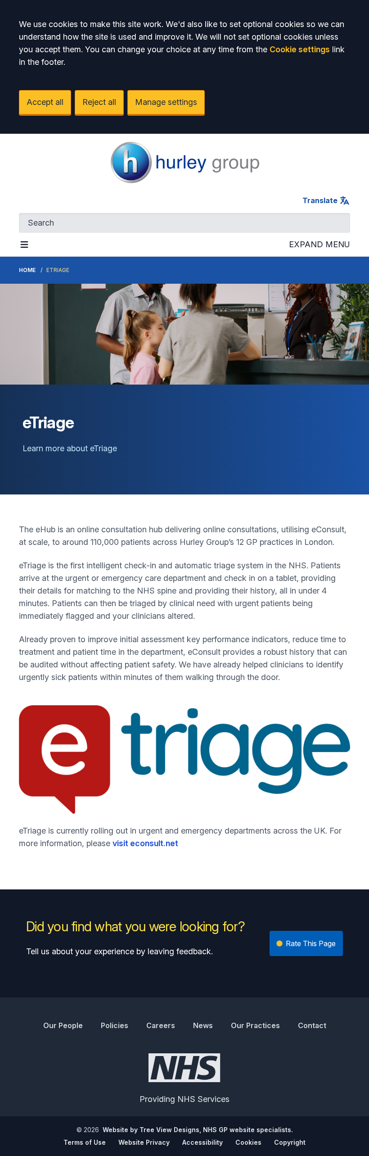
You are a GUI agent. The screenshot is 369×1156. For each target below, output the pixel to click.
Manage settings (166, 102)
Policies (114, 1025)
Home (27, 270)
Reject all (99, 102)
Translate (320, 200)
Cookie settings (300, 49)
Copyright (290, 1142)
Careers (160, 1025)
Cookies (248, 1142)
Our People (63, 1025)
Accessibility (202, 1142)
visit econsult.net (145, 843)
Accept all (45, 102)
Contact (312, 1025)
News (203, 1025)
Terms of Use (84, 1142)
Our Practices (255, 1025)
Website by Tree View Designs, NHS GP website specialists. (198, 1129)
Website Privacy (144, 1142)
